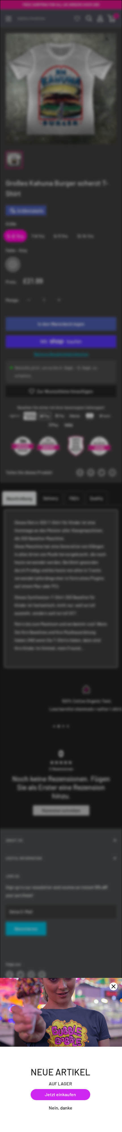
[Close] (113, 986)
